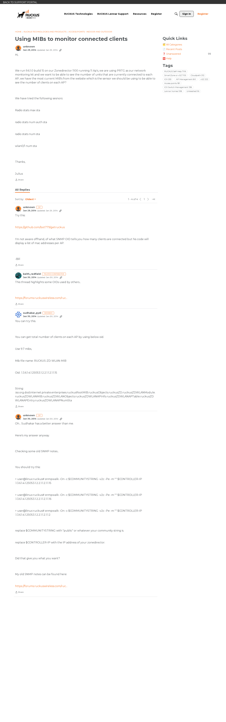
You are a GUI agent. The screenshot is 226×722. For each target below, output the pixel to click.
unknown (29, 46)
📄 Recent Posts (172, 49)
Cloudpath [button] (197, 75)
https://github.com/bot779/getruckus (40, 227)
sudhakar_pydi (32, 313)
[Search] (176, 14)
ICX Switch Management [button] (178, 87)
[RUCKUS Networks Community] (28, 13)
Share (19, 180)
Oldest (29, 199)
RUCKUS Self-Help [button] (175, 71)
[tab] (22, 190)
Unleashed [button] (193, 91)
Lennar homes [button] (173, 91)
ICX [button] (167, 79)
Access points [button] (172, 83)
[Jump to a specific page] (153, 199)
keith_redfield (32, 274)
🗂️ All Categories (172, 44)
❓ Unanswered (187, 53)
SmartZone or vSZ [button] (175, 75)
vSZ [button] (204, 79)
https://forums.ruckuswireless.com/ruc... (41, 298)
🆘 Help (167, 58)
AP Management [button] (186, 79)
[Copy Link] (60, 50)
